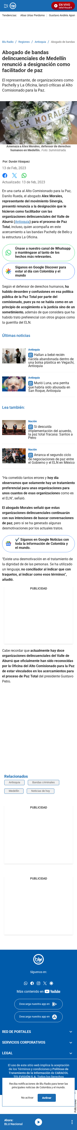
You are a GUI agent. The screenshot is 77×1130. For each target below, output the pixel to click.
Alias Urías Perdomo (32, 15)
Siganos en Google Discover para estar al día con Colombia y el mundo (40, 271)
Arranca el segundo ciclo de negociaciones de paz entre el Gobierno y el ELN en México (51, 459)
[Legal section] (71, 1053)
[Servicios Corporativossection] (71, 1042)
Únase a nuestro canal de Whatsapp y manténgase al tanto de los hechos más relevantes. (43, 252)
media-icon (38, 1122)
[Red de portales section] (71, 1032)
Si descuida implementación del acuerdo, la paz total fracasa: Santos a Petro (50, 432)
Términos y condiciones (34, 1069)
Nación (32, 421)
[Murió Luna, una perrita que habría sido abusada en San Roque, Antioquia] (14, 383)
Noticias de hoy (40, 790)
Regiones (24, 41)
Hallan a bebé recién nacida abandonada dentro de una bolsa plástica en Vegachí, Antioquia (51, 360)
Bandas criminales (43, 782)
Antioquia (40, 41)
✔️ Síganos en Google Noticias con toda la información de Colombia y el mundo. (42, 544)
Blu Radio (7, 41)
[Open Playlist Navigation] (72, 1122)
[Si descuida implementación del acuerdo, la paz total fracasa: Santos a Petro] (14, 427)
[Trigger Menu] (6, 5)
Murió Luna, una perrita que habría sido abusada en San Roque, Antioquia (49, 387)
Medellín (14, 790)
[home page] (38, 959)
